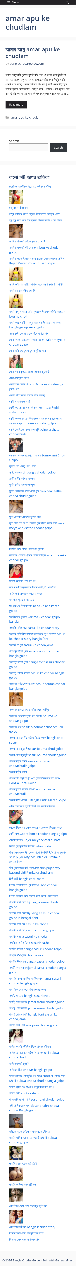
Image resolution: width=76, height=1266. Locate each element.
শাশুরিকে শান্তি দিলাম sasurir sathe (29, 943)
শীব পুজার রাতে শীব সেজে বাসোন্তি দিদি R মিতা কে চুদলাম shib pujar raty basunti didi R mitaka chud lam (37, 857)
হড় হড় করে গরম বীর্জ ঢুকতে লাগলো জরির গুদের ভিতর (35, 220)
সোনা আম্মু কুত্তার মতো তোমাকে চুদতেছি (29, 372)
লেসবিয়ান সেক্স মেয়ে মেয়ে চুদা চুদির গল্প (28, 1206)
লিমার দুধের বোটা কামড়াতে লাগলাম (26, 1233)
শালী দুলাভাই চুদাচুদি (19, 1063)
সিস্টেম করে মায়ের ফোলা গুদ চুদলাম (26, 549)
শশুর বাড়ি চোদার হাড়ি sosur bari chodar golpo (36, 1099)
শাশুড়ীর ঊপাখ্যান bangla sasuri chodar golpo (37, 961)
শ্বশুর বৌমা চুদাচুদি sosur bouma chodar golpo (37, 755)
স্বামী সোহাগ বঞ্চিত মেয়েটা (22, 290)
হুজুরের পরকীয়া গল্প (18, 208)
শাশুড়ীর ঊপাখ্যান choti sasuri (26, 955)
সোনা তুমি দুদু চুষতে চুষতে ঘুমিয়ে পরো (27, 351)
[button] (67, 2)
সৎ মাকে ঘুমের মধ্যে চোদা (21, 600)
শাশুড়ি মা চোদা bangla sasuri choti (29, 996)
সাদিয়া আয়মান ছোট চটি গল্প (22, 581)
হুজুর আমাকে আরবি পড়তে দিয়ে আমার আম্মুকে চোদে (34, 214)
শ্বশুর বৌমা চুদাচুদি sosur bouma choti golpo (36, 749)
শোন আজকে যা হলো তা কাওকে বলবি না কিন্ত (32, 806)
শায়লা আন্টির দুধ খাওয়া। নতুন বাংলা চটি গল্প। (31, 1087)
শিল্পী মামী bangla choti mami (27, 879)
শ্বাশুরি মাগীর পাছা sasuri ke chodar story (34, 628)
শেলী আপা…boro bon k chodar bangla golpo (38, 834)
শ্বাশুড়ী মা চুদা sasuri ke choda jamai (31, 645)
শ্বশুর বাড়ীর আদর (18, 772)
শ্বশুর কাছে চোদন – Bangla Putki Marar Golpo (37, 800)
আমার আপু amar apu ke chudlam (33, 52)
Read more (16, 104)
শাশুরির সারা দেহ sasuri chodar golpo (31, 930)
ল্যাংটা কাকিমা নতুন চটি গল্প (22, 1184)
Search (14, 141)
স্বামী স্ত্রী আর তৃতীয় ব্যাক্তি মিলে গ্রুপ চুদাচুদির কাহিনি (36, 284)
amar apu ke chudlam (26, 117)
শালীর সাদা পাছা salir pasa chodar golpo (33, 1025)
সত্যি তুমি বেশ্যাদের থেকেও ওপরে (25, 593)
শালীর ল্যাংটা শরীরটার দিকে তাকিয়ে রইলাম (30, 1046)
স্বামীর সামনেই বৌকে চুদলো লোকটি (27, 241)
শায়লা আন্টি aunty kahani (24, 1093)
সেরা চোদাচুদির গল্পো (19, 378)
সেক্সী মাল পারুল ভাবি (19, 401)
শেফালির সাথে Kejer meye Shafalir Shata (35, 840)
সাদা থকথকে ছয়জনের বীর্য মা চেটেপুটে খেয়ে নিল (32, 587)
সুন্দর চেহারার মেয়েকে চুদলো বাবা (25, 517)
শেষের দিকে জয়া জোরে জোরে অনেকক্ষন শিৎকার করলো (36, 827)
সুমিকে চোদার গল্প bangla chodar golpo (32, 472)
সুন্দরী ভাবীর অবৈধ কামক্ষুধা (22, 478)
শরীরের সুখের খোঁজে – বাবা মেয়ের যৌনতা (29, 1131)
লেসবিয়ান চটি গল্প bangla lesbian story (32, 1227)
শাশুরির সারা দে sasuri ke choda (28, 936)
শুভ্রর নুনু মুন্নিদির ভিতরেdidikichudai (30, 846)
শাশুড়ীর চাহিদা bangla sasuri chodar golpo (35, 949)
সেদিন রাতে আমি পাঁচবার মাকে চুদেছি (27, 395)
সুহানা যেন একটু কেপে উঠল (22, 466)
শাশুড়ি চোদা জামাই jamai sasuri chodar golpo (36, 1002)
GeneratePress (64, 1260)
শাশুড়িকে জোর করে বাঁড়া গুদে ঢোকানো (27, 989)
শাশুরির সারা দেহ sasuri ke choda (28, 924)
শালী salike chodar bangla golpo (30, 1070)
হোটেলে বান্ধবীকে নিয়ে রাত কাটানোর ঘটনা (30, 186)
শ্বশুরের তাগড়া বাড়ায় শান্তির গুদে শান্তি (29, 709)
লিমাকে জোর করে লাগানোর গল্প (24, 1239)
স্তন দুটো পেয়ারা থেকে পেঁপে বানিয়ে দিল (28, 333)
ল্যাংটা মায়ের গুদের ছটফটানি (23, 1163)
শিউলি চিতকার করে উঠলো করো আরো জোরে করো (33, 896)
